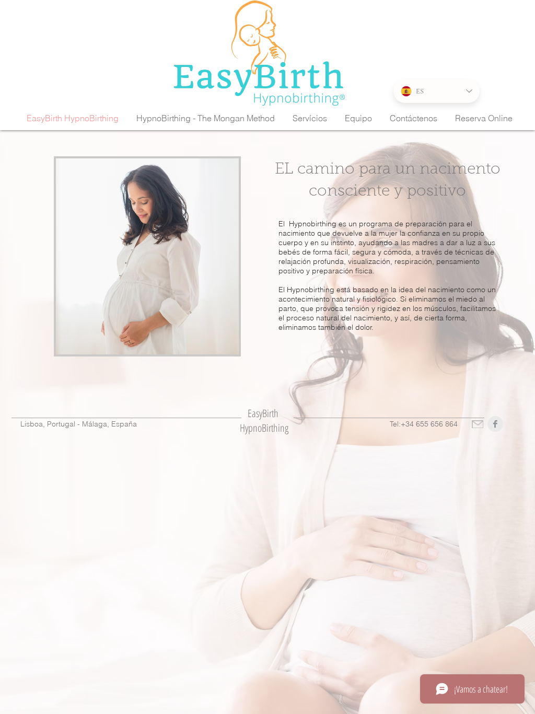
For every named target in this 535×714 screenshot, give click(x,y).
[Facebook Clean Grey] (495, 424)
